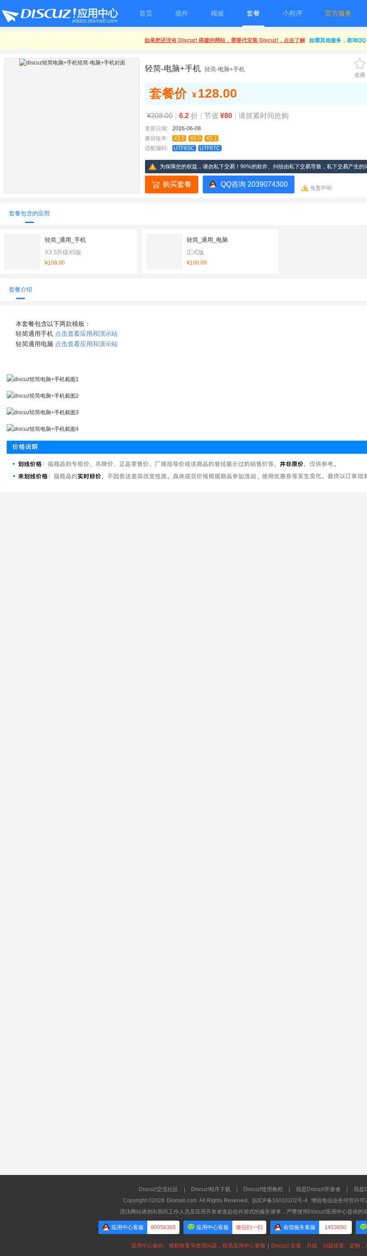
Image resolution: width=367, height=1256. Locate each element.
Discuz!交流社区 (158, 1189)
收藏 (359, 75)
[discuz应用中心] (59, 13)
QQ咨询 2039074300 (254, 184)
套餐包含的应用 (29, 213)
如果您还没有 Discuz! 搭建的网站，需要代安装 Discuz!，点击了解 (225, 40)
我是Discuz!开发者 (318, 1189)
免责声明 (321, 188)
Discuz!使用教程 (263, 1189)
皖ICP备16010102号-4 (279, 1200)
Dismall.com (182, 1200)
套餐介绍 (20, 289)
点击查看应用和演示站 (86, 333)
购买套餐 (177, 184)
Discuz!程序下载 (210, 1189)
